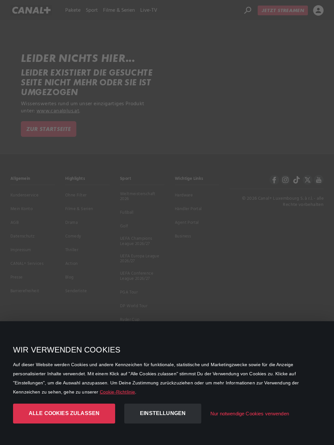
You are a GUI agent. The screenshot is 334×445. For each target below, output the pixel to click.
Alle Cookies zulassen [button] (64, 413)
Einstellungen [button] (163, 413)
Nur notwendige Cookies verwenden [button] (249, 413)
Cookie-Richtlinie (117, 392)
